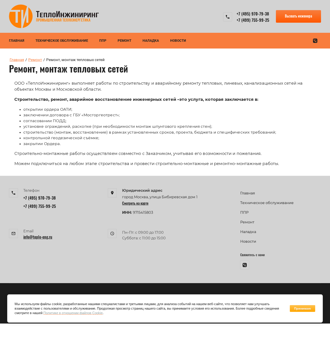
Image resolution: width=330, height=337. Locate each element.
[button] (298, 16)
